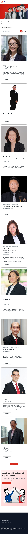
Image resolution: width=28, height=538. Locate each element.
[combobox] (11, 31)
